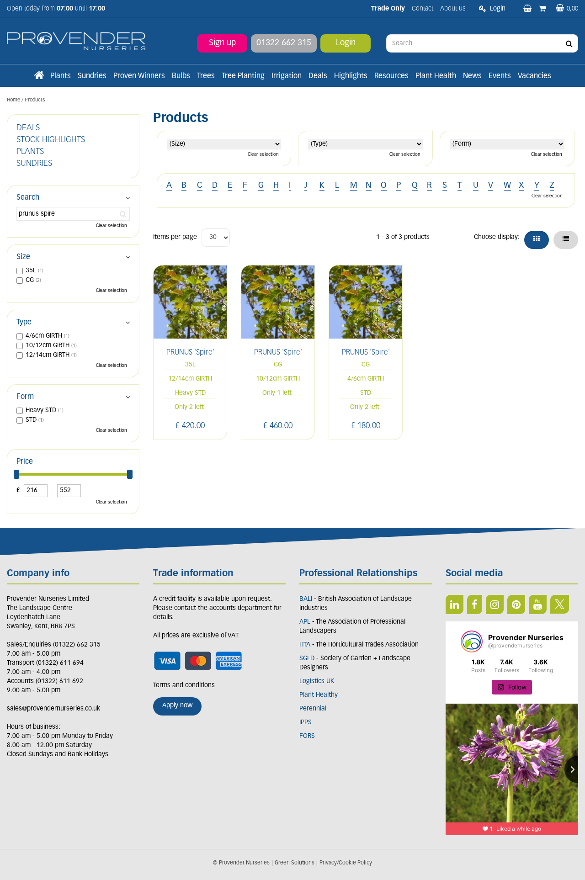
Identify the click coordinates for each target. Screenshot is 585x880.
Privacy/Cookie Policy (345, 863)
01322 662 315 (283, 43)
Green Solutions (294, 863)
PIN (516, 604)
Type (24, 322)
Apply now (177, 705)
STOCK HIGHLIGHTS (50, 140)
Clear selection (263, 154)
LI (454, 604)
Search (27, 197)
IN (495, 604)
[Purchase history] (543, 9)
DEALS (28, 128)
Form (25, 397)
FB (474, 604)
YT (538, 604)
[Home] (38, 76)
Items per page (175, 237)
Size (23, 257)
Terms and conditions (184, 685)
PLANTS (30, 152)
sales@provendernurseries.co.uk (53, 708)
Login (346, 43)
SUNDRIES (34, 164)
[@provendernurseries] (472, 641)
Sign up (222, 43)
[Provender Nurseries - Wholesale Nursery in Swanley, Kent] (76, 41)
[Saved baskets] (528, 9)
